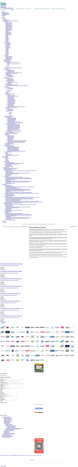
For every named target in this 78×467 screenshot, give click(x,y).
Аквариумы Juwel (8, 29)
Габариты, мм (2, 388)
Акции (3, 17)
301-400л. (7, 38)
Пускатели (7, 92)
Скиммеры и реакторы (7, 164)
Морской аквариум (5, 156)
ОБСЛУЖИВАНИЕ (5, 12)
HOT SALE (4, 18)
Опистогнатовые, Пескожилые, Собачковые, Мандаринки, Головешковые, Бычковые (19, 178)
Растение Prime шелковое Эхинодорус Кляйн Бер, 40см (11, 286)
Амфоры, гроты (8, 74)
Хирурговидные (8, 182)
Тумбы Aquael (8, 44)
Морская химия (6, 167)
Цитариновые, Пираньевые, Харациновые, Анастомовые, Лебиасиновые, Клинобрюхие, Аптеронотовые (22, 193)
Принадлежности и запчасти (10, 143)
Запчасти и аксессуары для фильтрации (12, 133)
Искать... (1, 9)
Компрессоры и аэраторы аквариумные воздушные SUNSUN (17, 140)
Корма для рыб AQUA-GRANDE (13, 82)
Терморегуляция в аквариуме (8, 145)
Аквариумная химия (7, 61)
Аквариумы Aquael (9, 23)
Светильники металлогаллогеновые (11, 107)
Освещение (5, 86)
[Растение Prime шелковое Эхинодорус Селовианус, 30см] (9, 317)
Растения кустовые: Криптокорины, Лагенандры (13, 199)
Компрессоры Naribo (11, 135)
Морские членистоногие (9, 172)
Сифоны (7, 153)
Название (1, 378)
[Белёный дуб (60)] (8, 399)
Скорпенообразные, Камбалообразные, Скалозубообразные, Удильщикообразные (18, 217)
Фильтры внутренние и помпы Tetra (13, 129)
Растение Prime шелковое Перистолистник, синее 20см (11, 271)
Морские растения (8, 211)
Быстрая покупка (3, 269)
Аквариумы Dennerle (9, 26)
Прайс (5, 221)
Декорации (5, 68)
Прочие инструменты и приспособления (12, 155)
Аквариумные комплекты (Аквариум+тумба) (11, 20)
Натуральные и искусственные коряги (12, 73)
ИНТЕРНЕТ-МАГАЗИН (6, 13)
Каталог (23, 455)
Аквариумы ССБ (8, 33)
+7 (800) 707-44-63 (3, 3)
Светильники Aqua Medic (11, 102)
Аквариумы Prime (8, 30)
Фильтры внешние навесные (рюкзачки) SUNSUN (15, 122)
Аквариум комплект (9, 22)
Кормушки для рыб (9, 78)
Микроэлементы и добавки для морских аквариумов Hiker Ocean (18, 85)
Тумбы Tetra (7, 46)
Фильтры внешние (9, 117)
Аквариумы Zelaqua (9, 34)
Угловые (7, 31)
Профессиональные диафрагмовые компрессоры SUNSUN (17, 141)
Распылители (8, 144)
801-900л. (7, 41)
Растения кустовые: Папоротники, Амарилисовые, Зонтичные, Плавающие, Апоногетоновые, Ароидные (22, 201)
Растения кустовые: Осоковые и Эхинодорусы (13, 200)
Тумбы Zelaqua (8, 47)
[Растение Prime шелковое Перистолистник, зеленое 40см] (9, 265)
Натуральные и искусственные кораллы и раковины (14, 72)
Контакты (20, 455)
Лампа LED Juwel (10, 109)
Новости (6, 455)
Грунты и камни (8, 69)
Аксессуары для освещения (10, 93)
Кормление (5, 77)
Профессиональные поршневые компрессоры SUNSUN (16, 142)
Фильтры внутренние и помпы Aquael (13, 124)
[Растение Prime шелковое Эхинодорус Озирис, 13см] (8, 295)
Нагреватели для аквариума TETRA (13, 150)
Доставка (27, 455)
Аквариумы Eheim (8, 27)
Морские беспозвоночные (8, 169)
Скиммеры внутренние (9, 166)
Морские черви (8, 175)
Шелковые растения (11, 71)
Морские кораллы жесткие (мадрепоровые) (12, 173)
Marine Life (7, 158)
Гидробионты (4, 184)
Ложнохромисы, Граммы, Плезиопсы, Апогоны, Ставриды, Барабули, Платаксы (18, 177)
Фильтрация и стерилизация (8, 116)
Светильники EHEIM (11, 101)
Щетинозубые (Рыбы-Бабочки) (10, 183)
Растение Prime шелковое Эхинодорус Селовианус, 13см (11, 308)
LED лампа (7, 108)
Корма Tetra (9, 83)
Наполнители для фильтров (10, 132)
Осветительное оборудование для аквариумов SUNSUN (16, 106)
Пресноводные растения (8, 196)
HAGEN (9, 91)
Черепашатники (8, 58)
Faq (9, 455)
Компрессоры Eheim (11, 137)
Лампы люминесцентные (10, 110)
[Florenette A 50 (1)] (8, 396)
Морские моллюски (9, 174)
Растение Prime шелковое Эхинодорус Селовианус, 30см (11, 315)
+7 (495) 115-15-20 (3, 5)
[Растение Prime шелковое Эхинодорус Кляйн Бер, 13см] (9, 280)
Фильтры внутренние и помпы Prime (13, 128)
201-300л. (7, 37)
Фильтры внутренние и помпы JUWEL (14, 127)
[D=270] (5, 389)
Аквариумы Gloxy (8, 24)
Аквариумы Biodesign (9, 25)
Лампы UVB (8, 87)
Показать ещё (3, 322)
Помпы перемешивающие (10, 162)
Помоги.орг (2, 455)
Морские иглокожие (9, 171)
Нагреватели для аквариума (10, 146)
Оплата (3, 220)
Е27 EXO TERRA (10, 88)
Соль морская (6, 157)
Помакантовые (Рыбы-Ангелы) (10, 179)
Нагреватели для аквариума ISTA (13, 148)
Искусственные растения (10, 70)
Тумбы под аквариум (7, 42)
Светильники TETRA (11, 98)
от (0, 383)
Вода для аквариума (7, 60)
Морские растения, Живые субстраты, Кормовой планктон (13, 210)
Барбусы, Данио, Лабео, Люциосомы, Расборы (13, 188)
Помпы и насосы (6, 161)
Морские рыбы (6, 176)
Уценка (5, 19)
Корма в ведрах (10, 81)
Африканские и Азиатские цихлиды (11, 187)
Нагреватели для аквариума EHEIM (13, 147)
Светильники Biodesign (11, 103)
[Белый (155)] (8, 398)
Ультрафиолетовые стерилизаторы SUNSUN (14, 131)
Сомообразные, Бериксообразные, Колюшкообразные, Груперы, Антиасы (17, 181)
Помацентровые (8, 180)
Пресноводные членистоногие (10, 195)
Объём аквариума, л (3, 382)
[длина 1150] (5, 392)
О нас (3, 11)
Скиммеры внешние (9, 165)
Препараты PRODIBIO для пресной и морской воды (14, 67)
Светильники (8, 94)
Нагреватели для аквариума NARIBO (13, 149)
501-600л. (7, 40)
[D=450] (5, 391)
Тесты (7, 66)
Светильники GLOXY (11, 95)
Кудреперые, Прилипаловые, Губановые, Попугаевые (14, 213)
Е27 (6, 89)
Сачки (7, 152)
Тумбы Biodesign (8, 43)
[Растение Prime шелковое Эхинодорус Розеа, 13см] (8, 302)
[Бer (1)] (8, 397)
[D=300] (5, 390)
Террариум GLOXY (9, 57)
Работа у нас (39, 455)
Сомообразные (8, 191)
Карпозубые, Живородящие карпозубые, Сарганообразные (15, 190)
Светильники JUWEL (11, 99)
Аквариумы (6, 21)
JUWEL (10, 112)
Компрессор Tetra (10, 139)
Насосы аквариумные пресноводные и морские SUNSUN (15, 163)
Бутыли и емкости (8, 154)
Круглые (7, 35)
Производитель (2, 393)
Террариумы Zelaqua (9, 56)
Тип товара (2, 380)
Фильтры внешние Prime (11, 120)
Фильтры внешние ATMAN (12, 118)
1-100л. (7, 36)
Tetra (8, 65)
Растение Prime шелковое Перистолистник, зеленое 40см (11, 263)
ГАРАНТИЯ (4, 15)
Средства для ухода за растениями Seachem (14, 63)
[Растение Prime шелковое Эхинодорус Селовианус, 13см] (9, 310)
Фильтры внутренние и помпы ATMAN (14, 125)
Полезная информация (14, 455)
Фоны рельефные (10, 75)
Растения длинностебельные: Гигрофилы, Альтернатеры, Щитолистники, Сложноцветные (20, 198)
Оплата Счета (4, 222)
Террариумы (6, 55)
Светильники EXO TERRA (12, 100)
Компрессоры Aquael (11, 136)
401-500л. (7, 39)
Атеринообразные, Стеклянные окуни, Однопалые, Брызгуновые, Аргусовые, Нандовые (19, 186)
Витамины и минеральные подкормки (12, 84)
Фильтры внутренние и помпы (10, 123)
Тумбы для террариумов (7, 59)
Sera (8, 64)
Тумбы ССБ (7, 48)
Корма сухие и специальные (10, 80)
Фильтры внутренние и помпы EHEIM (14, 126)
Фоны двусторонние (11, 76)
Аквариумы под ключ (5, 14)
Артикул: (1, 386)
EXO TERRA (10, 90)
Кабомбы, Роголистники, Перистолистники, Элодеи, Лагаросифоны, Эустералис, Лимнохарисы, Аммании (22, 197)
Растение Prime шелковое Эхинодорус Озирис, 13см (10, 293)
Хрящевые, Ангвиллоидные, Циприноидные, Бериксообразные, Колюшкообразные (19, 192)
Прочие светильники (11, 105)
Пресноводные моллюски (10, 194)
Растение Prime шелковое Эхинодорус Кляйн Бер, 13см (11, 278)
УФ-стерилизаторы (9, 130)
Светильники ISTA (10, 97)
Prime (6, 159)
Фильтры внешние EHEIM (12, 119)
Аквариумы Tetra (8, 32)
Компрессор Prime (10, 138)
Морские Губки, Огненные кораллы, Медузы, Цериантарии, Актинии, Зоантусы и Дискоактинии (21, 170)
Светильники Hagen (11, 104)
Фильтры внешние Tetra (11, 121)
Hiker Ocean (7, 160)
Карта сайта (34, 455)
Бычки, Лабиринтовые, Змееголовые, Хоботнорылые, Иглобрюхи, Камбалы (17, 189)
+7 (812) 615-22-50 (3, 6)
